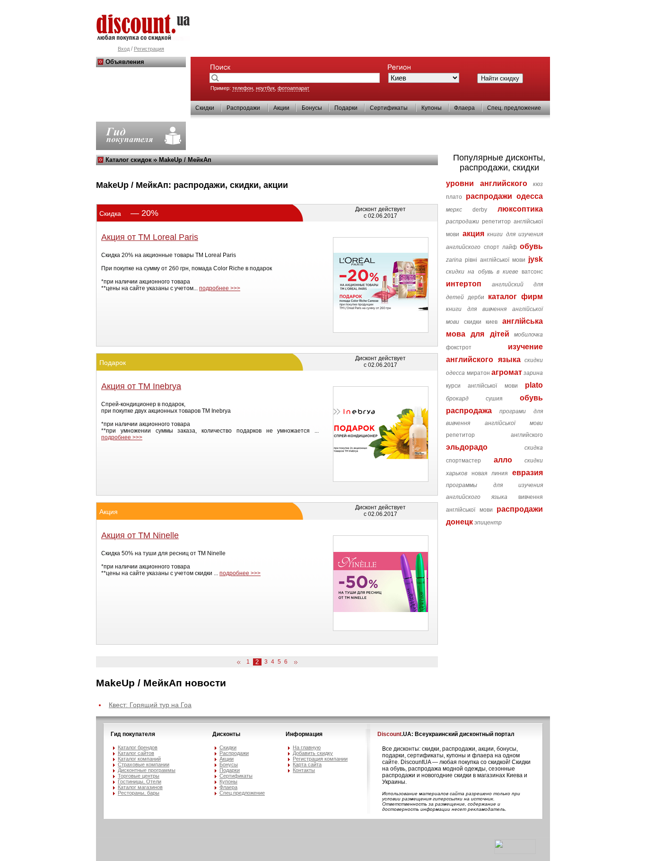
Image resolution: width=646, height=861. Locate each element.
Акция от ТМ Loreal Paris (149, 237)
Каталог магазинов (140, 787)
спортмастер (463, 460)
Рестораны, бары (138, 793)
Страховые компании (143, 764)
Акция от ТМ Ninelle (140, 535)
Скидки (204, 108)
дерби (476, 297)
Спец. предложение (514, 108)
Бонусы (312, 108)
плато (454, 197)
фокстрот (458, 347)
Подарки (346, 108)
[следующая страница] (294, 662)
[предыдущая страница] (240, 662)
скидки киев (481, 322)
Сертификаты (389, 108)
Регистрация (149, 49)
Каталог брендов (137, 747)
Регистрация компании (320, 759)
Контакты (304, 770)
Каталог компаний (139, 759)
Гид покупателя (133, 734)
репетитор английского (494, 435)
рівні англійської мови (495, 260)
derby (479, 209)
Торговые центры (138, 776)
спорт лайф (500, 247)
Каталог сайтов (136, 753)
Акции (281, 108)
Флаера (464, 108)
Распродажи (243, 108)
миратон (478, 373)
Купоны (431, 108)
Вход (124, 49)
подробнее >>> (219, 288)
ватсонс (532, 271)
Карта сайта (307, 764)
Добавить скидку (313, 753)
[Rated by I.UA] (515, 852)
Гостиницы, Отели (139, 781)
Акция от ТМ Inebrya (141, 386)
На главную (307, 747)
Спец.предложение (242, 793)
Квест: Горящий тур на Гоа (150, 705)
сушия (494, 398)
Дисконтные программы (146, 770)
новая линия (489, 473)
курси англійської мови (482, 385)
